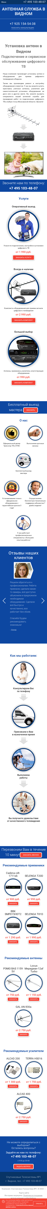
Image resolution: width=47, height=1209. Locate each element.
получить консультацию (22, 27)
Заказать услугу (23, 257)
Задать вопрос (23, 1166)
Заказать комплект (23, 320)
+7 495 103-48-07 (34, 1)
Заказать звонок (31, 855)
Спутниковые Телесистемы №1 (23, 1177)
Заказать (30, 410)
